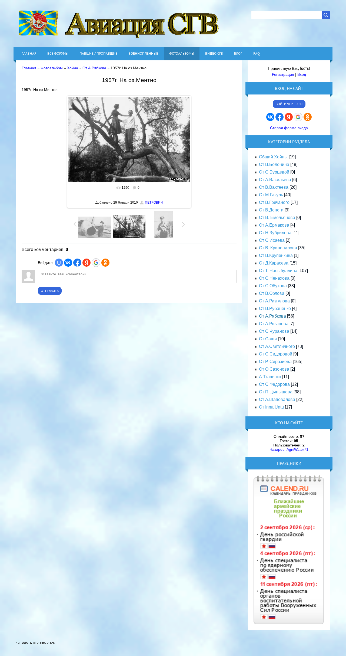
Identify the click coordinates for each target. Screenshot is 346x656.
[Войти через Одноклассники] (105, 263)
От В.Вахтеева (273, 187)
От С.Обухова (273, 285)
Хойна (72, 68)
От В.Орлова (271, 293)
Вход (301, 74)
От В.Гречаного (274, 202)
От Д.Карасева (273, 263)
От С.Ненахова (274, 278)
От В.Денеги (271, 210)
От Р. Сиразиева (275, 361)
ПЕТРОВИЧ (154, 202)
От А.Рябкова (94, 68)
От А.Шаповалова (277, 399)
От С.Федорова (274, 384)
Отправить (50, 290)
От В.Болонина (274, 164)
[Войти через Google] (96, 262)
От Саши (268, 339)
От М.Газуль (271, 194)
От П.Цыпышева (275, 392)
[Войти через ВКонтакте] (68, 263)
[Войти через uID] (59, 263)
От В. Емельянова (277, 217)
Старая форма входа (289, 128)
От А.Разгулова (274, 301)
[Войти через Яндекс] (86, 263)
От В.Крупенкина (276, 255)
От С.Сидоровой (275, 354)
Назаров (277, 449)
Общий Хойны (273, 157)
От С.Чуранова (274, 331)
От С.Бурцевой (274, 172)
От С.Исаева (272, 240)
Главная (29, 68)
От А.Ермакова (274, 225)
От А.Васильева (275, 179)
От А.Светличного (277, 346)
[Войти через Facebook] (77, 263)
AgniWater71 (297, 449)
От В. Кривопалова (278, 248)
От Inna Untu (271, 407)
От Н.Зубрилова (275, 232)
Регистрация (283, 74)
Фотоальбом (52, 68)
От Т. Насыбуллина (278, 270)
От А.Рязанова (273, 323)
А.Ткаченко (270, 376)
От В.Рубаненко (275, 308)
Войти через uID (289, 104)
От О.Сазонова (274, 369)
